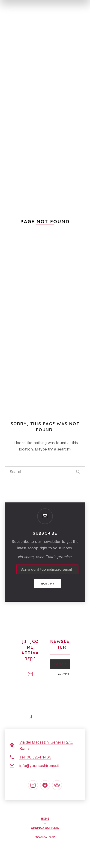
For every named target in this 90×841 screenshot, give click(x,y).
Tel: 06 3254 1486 (35, 757)
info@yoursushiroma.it (39, 765)
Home (45, 818)
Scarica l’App (45, 837)
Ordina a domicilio (45, 828)
